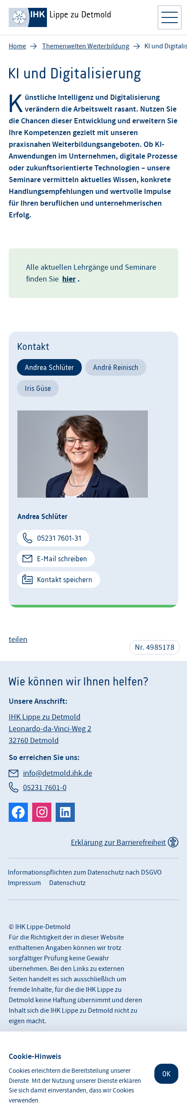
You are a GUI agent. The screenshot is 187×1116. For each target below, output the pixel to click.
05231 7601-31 (59, 538)
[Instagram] (41, 812)
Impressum (24, 883)
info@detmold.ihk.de (57, 773)
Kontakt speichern (64, 579)
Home (17, 46)
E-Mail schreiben (62, 558)
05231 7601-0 (45, 788)
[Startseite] (78, 17)
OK (166, 1073)
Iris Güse (38, 388)
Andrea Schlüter (49, 367)
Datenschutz (67, 883)
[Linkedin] (65, 812)
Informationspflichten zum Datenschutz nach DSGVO (85, 872)
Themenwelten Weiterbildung (85, 46)
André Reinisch (115, 367)
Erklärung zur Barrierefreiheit (118, 843)
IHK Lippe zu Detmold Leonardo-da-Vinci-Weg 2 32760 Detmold (50, 729)
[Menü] (169, 17)
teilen (18, 639)
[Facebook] (18, 812)
